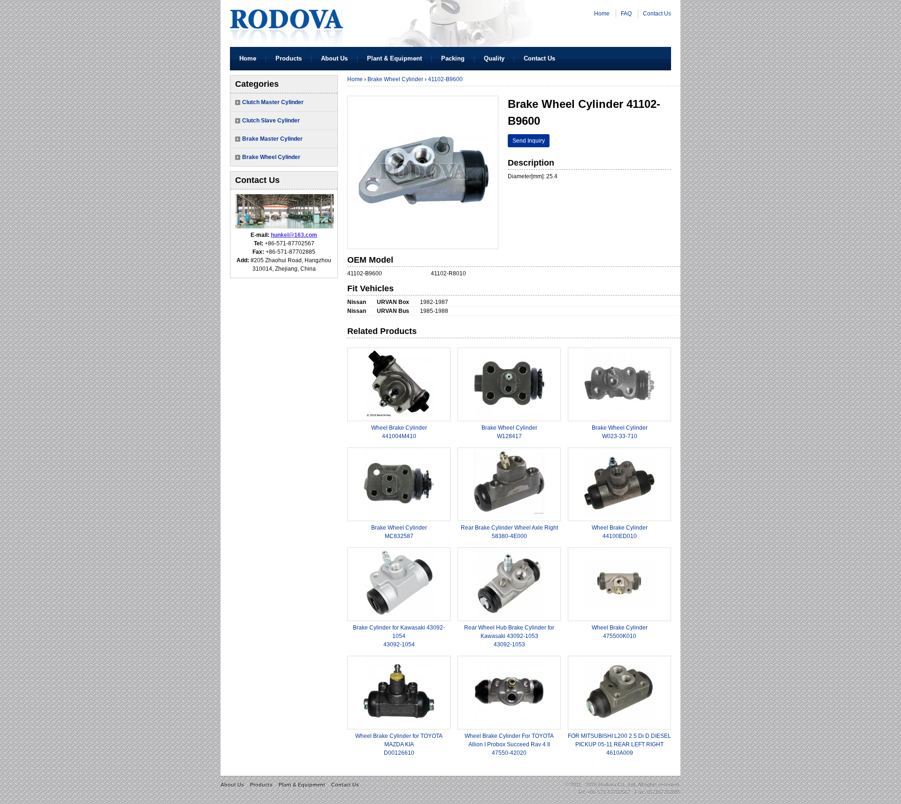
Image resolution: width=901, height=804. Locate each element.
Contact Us (657, 13)
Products (288, 58)
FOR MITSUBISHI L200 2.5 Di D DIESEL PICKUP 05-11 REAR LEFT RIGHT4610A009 (619, 744)
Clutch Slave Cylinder (271, 120)
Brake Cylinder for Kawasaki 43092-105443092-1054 (399, 636)
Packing (453, 58)
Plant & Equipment (394, 58)
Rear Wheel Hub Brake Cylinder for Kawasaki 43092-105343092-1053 (509, 636)
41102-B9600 (445, 79)
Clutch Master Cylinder (273, 102)
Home (602, 13)
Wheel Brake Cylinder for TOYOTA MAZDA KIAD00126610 (399, 744)
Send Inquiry (528, 140)
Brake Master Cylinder (272, 139)
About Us (334, 58)
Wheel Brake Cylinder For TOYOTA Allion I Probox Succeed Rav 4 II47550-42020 (509, 744)
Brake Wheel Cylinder (271, 157)
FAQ (626, 13)
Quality (494, 58)
